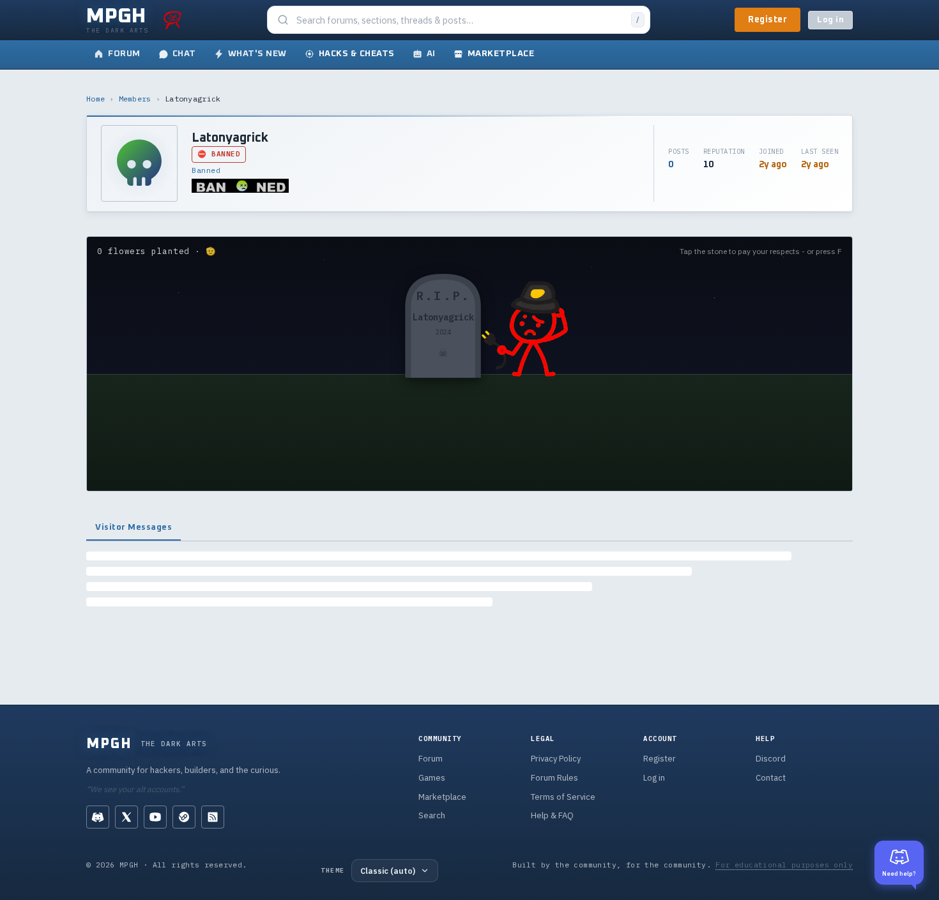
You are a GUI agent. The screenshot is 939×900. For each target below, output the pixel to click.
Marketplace (442, 796)
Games (431, 777)
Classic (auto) (387, 871)
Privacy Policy (556, 758)
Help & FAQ (552, 815)
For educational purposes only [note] (784, 864)
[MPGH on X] (126, 817)
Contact (771, 777)
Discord (771, 758)
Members (135, 98)
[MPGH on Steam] (183, 817)
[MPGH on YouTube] (155, 817)
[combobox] (460, 20)
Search (431, 815)
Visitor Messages (133, 527)
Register (767, 19)
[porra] (172, 20)
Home (95, 98)
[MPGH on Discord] (97, 817)
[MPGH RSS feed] (212, 817)
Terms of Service (563, 796)
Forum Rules (554, 777)
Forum (430, 758)
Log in (830, 20)
